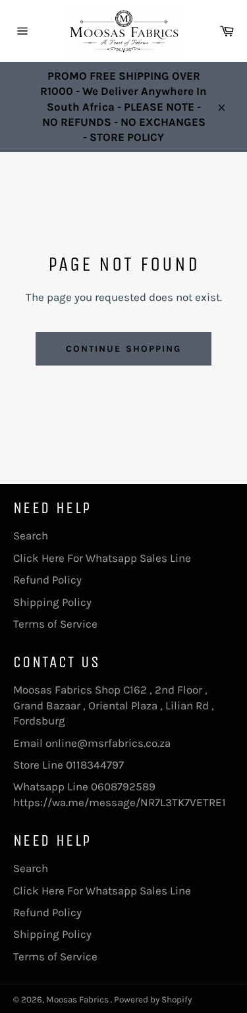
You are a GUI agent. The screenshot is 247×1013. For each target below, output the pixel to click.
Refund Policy (47, 579)
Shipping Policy (52, 602)
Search (30, 535)
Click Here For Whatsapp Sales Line (102, 557)
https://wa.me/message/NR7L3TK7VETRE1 (119, 802)
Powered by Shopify (153, 999)
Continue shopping (124, 348)
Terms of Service (55, 623)
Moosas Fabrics (78, 999)
